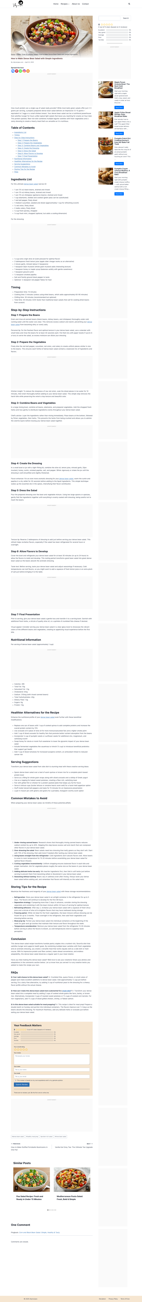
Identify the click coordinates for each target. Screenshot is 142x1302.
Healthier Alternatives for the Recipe (28, 161)
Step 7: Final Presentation (27, 156)
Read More (119, 107)
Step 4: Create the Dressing (28, 148)
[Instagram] (24, 71)
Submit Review (22, 1084)
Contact (85, 4)
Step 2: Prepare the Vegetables (30, 143)
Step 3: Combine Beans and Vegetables (33, 145)
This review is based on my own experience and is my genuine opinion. (40, 1080)
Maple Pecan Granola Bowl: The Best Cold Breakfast (122, 85)
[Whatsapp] (20, 71)
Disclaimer (102, 1299)
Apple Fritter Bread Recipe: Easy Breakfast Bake (122, 114)
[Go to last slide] (16, 1188)
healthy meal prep (32, 1136)
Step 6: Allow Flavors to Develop (30, 153)
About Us (76, 4)
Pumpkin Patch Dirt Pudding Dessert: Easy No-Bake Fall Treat (122, 141)
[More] (28, 71)
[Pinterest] (16, 71)
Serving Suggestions (22, 164)
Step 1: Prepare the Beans (28, 140)
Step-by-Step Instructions (24, 138)
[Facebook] (13, 71)
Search (126, 18)
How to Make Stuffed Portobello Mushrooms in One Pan (29, 1147)
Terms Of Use (125, 1299)
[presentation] (31, 1179)
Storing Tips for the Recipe (24, 169)
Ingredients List (20, 132)
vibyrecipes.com (18, 62)
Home (55, 4)
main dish (66, 991)
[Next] (87, 1188)
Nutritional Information (23, 159)
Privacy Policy (113, 1299)
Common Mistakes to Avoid (25, 167)
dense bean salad (31, 184)
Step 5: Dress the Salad (27, 151)
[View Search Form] (129, 4)
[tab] (47, 1210)
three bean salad (60, 1136)
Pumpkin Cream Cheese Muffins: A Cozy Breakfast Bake (122, 171)
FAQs (16, 172)
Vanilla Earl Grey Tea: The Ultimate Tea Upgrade (74, 1145)
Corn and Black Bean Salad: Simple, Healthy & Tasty (39, 1232)
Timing (17, 135)
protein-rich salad (46, 1136)
